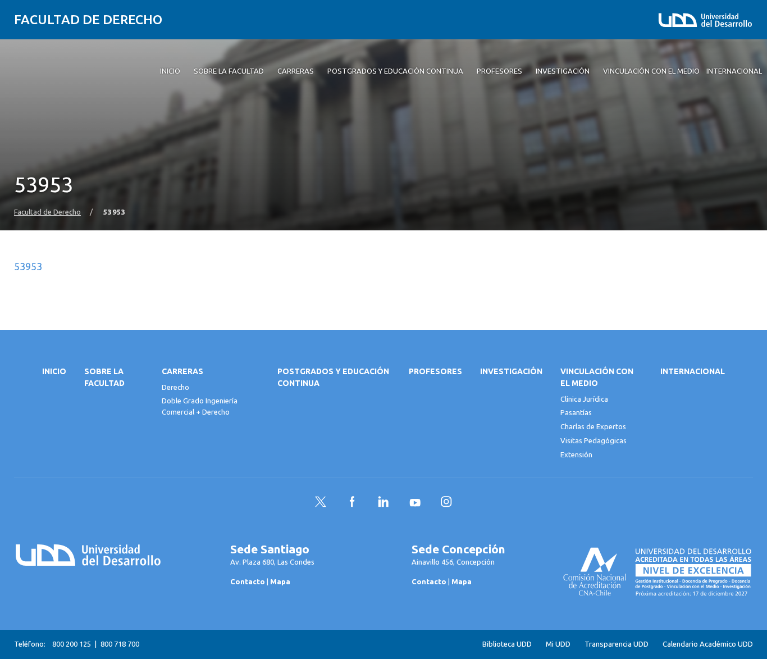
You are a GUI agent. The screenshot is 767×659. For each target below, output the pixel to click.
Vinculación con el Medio (596, 377)
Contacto (247, 581)
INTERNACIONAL (692, 371)
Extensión (576, 454)
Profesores (435, 371)
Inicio (54, 371)
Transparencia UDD (617, 644)
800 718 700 (120, 644)
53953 (28, 266)
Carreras (182, 371)
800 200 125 (71, 644)
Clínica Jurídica (584, 399)
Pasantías (576, 412)
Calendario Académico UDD (708, 644)
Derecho (175, 387)
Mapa (280, 581)
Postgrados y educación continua (333, 377)
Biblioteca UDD (507, 644)
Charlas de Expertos (593, 426)
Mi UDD (558, 644)
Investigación (511, 371)
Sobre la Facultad (104, 377)
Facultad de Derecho (88, 19)
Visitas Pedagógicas (593, 440)
